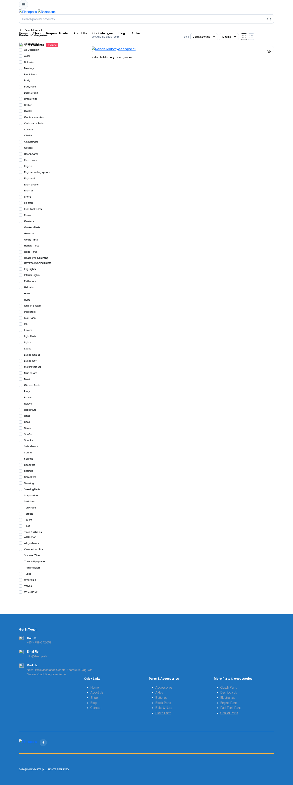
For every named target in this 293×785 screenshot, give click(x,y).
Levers (28, 330)
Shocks (28, 440)
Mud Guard (30, 373)
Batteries (29, 62)
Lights (27, 342)
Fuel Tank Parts (33, 209)
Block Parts (30, 74)
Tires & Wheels (33, 532)
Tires (27, 525)
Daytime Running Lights (37, 262)
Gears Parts (31, 239)
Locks (27, 348)
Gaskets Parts (32, 227)
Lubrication (30, 360)
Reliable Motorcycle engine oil (112, 57)
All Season (30, 537)
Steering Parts (32, 489)
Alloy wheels (31, 543)
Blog (121, 33)
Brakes (28, 105)
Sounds (28, 458)
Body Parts (30, 86)
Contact (136, 33)
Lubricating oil (32, 354)
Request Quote (57, 33)
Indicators (30, 311)
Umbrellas (30, 579)
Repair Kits (30, 409)
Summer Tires (32, 555)
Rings (27, 415)
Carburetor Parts (34, 123)
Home (23, 33)
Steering (29, 483)
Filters (27, 196)
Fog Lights (30, 269)
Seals (27, 421)
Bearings (29, 68)
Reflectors (30, 281)
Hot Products (41, 45)
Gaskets (29, 221)
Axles (27, 55)
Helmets (28, 287)
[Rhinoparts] (37, 12)
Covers (28, 147)
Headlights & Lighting (36, 257)
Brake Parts (30, 98)
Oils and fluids (32, 385)
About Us (80, 33)
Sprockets (30, 476)
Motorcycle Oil (32, 366)
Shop (37, 33)
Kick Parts (30, 317)
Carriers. (29, 129)
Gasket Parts (229, 713)
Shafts (28, 434)
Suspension (31, 495)
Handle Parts (31, 245)
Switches (29, 501)
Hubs (27, 299)
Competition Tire (33, 549)
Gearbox (29, 233)
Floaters (28, 202)
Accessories (163, 687)
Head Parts (30, 251)
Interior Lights (32, 275)
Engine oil (29, 178)
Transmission (32, 567)
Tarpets (28, 513)
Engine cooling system (37, 172)
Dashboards (31, 153)
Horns (27, 293)
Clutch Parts (31, 141)
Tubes (27, 573)
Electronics (30, 160)
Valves (28, 585)
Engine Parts (31, 184)
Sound (28, 452)
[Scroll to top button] (284, 776)
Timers (28, 519)
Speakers (29, 464)
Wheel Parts (31, 592)
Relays (28, 403)
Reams (28, 397)
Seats (27, 428)
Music (27, 379)
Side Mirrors (31, 446)
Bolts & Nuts (31, 92)
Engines (28, 190)
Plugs (27, 391)
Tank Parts (30, 507)
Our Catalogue (102, 33)
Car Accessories (34, 117)
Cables (28, 111)
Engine (28, 166)
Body (27, 80)
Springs (28, 470)
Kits (26, 324)
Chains (28, 135)
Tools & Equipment (34, 561)
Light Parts (30, 336)
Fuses (27, 215)
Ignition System (32, 305)
